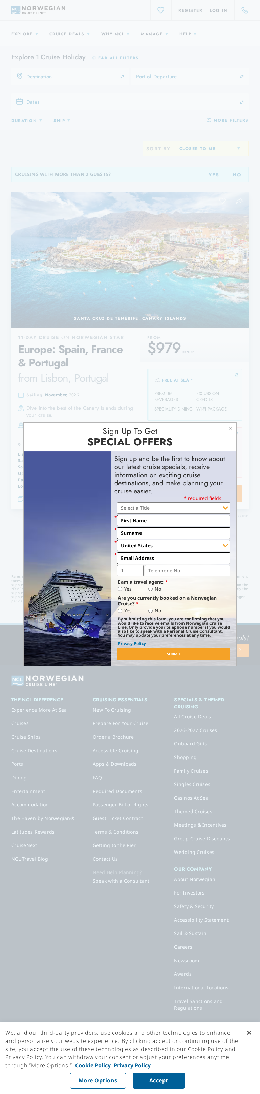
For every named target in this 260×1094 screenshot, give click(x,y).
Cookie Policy (93, 1065)
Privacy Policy (132, 643)
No (158, 589)
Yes (128, 589)
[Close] (249, 1032)
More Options (98, 1080)
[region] (130, 1058)
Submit (174, 653)
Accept (158, 1080)
